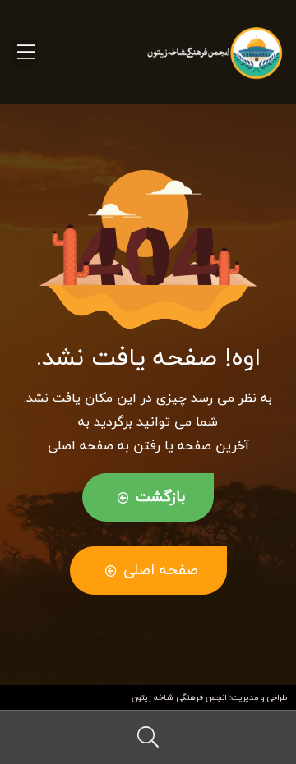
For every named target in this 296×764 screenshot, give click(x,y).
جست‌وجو (148, 737)
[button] (148, 497)
